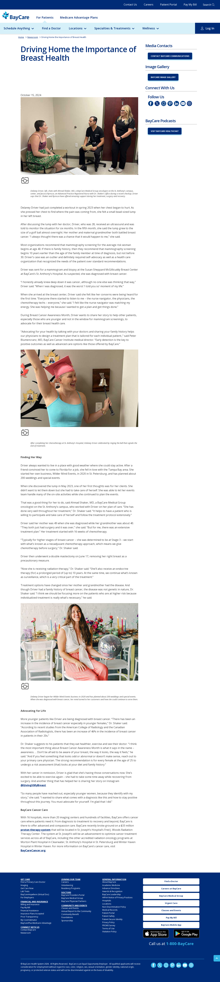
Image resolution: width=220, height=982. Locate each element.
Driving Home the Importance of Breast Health (63, 37)
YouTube (183, 103)
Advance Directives (111, 888)
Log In (210, 28)
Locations (75, 28)
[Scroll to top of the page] (217, 958)
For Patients (44, 17)
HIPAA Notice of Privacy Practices (117, 897)
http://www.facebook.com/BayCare (150, 103)
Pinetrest (170, 103)
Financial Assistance (30, 910)
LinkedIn (176, 103)
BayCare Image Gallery (163, 77)
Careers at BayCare (171, 888)
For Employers (27, 897)
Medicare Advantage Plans (79, 17)
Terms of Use (108, 928)
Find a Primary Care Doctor (33, 882)
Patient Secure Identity (112, 919)
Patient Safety (108, 916)
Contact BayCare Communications (170, 56)
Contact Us (130, 4)
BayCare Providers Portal (72, 895)
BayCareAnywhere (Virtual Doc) (35, 894)
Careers (148, 4)
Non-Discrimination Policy (114, 906)
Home (21, 37)
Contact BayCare (28, 929)
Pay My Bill (190, 4)
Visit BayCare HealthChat (165, 131)
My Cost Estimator (29, 920)
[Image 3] (156, 933)
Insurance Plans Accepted (32, 913)
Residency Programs (70, 888)
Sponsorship (67, 920)
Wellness (148, 28)
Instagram (163, 103)
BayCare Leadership (111, 894)
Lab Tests (25, 891)
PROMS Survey (108, 925)
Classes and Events (70, 908)
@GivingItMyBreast (33, 785)
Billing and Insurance (30, 904)
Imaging (24, 885)
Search (207, 4)
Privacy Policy (108, 922)
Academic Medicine (111, 885)
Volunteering (67, 885)
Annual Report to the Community (76, 911)
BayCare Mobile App (171, 925)
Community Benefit (70, 914)
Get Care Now (27, 888)
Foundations (67, 917)
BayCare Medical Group (72, 898)
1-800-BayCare (180, 943)
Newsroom (32, 37)
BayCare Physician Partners (73, 901)
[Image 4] (186, 933)
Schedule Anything (17, 28)
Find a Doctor (51, 28)
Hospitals (106, 900)
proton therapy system (36, 830)
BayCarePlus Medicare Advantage (36, 923)
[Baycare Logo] (15, 16)
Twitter (157, 103)
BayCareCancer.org (33, 850)
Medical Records (109, 910)
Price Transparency (29, 916)
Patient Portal (168, 4)
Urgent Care (171, 903)
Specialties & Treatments (112, 28)
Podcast (189, 103)
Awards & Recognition (112, 891)
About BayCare (109, 882)
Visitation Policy (109, 931)
